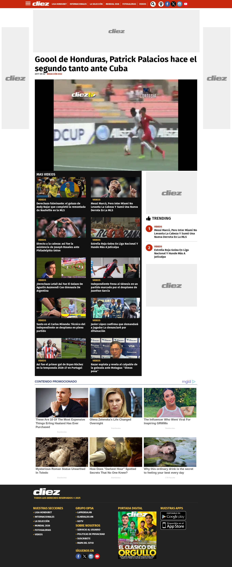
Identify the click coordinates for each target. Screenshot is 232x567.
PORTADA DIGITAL (130, 508)
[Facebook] (78, 556)
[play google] (179, 515)
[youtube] (97, 556)
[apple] (179, 525)
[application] (116, 125)
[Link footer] (46, 492)
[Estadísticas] (161, 4)
